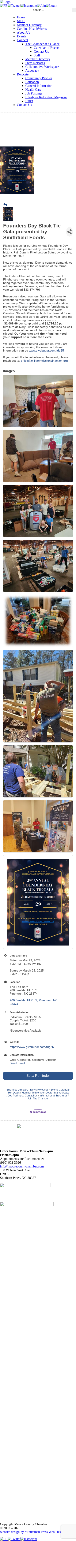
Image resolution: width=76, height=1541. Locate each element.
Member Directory (29, 25)
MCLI (21, 21)
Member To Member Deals (37, 1092)
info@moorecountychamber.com (22, 1166)
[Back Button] (5, 205)
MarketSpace (61, 1092)
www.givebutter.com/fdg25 (46, 350)
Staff (37, 55)
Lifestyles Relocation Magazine (46, 97)
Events (21, 36)
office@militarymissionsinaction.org (45, 360)
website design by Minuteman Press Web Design (32, 1532)
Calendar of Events (46, 47)
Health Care (33, 89)
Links (29, 101)
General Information (38, 86)
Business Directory (17, 1089)
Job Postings (33, 93)
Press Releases (35, 63)
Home (21, 17)
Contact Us (41, 51)
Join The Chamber (38, 1098)
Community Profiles (38, 78)
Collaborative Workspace (42, 66)
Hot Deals (14, 1092)
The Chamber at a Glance (42, 44)
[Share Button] (69, 232)
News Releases (39, 1089)
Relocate (22, 74)
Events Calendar (60, 1089)
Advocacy (32, 70)
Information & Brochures (53, 1095)
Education (32, 82)
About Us (23, 32)
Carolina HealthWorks (32, 28)
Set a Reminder (38, 1075)
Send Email (17, 1063)
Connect (22, 40)
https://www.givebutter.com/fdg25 (32, 1046)
